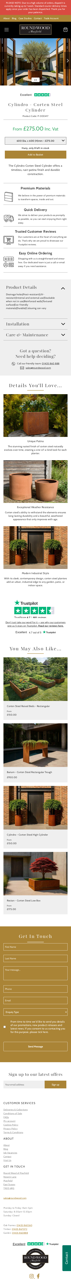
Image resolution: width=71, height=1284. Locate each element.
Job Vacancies (10, 1152)
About (6, 18)
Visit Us (7, 1160)
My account (9, 1121)
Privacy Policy (10, 1128)
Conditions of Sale (12, 1113)
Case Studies (25, 18)
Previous (3, 60)
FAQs (6, 1117)
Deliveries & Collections (15, 1109)
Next (67, 60)
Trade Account (51, 18)
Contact (38, 18)
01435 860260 (24, 1225)
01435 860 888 (50, 363)
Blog (14, 18)
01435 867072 (19, 1229)
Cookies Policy (10, 1124)
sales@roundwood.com (38, 367)
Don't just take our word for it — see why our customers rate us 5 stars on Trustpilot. (36, 624)
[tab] (35, 287)
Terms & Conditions (13, 1132)
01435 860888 (20, 1232)
